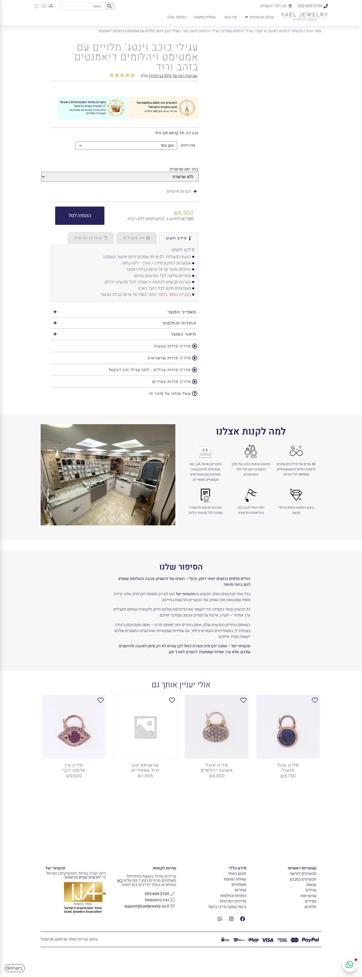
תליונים (310, 907)
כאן (120, 880)
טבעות (311, 885)
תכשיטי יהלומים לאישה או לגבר (279, 31)
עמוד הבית (313, 31)
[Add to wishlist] (215, 46)
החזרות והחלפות (233, 896)
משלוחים (239, 885)
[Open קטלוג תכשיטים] (246, 17)
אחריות (240, 890)
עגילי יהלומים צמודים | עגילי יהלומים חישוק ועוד (217, 31)
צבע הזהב (188, 145)
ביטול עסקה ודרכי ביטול (227, 907)
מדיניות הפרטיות (233, 901)
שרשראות (308, 896)
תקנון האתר (237, 874)
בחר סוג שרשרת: (183, 169)
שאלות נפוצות (235, 879)
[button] (79, 216)
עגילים (311, 890)
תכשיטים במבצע (303, 879)
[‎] (51, 6)
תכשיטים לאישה (303, 874)
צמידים (310, 901)
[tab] (179, 238)
